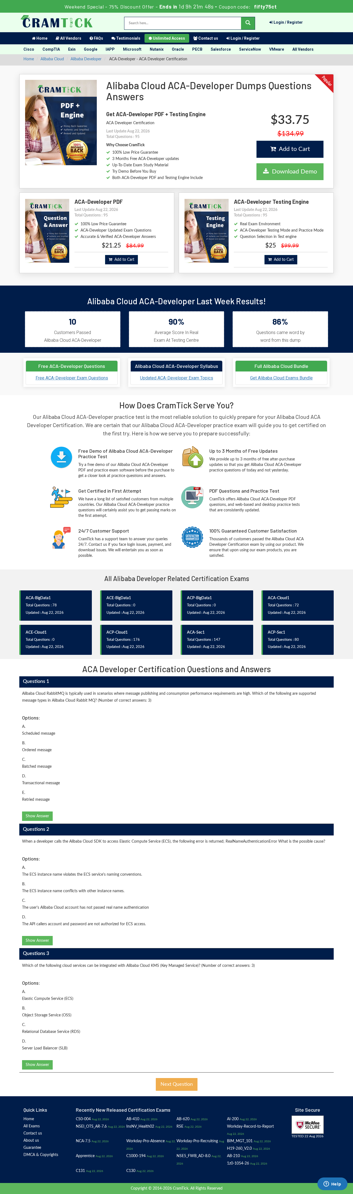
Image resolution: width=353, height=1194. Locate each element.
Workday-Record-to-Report (250, 1126)
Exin (72, 49)
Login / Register (288, 22)
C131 (80, 1171)
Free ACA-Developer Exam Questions (72, 378)
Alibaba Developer (86, 59)
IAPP (110, 49)
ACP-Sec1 (276, 632)
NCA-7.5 (83, 1141)
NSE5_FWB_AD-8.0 (193, 1156)
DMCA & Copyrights (40, 1155)
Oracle (178, 49)
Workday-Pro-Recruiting (197, 1141)
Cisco (28, 49)
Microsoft (132, 49)
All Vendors (70, 38)
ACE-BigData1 (118, 598)
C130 (130, 1171)
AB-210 (233, 1156)
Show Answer (37, 816)
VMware (276, 49)
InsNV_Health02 (140, 1126)
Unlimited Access (168, 38)
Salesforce (221, 49)
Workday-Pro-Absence (145, 1141)
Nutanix (157, 49)
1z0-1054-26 (238, 1163)
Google (90, 49)
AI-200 (233, 1119)
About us (31, 1141)
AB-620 (182, 1119)
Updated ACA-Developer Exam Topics (176, 378)
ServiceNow (250, 49)
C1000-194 (136, 1156)
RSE (179, 1126)
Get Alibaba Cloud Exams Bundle (281, 378)
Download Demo (293, 172)
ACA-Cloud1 (278, 598)
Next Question (177, 1084)
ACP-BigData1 (199, 598)
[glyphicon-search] (248, 23)
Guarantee (32, 1148)
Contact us (207, 38)
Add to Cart (293, 149)
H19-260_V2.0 (239, 1148)
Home (41, 38)
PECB (197, 49)
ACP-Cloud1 (117, 632)
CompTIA (51, 49)
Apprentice (85, 1156)
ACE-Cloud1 (36, 632)
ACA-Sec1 (196, 632)
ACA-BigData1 (38, 598)
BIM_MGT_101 (240, 1141)
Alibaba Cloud (52, 59)
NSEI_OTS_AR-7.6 (91, 1126)
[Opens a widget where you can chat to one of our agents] (332, 1184)
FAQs (98, 38)
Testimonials (127, 38)
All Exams (31, 1126)
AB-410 (132, 1119)
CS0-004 (83, 1119)
